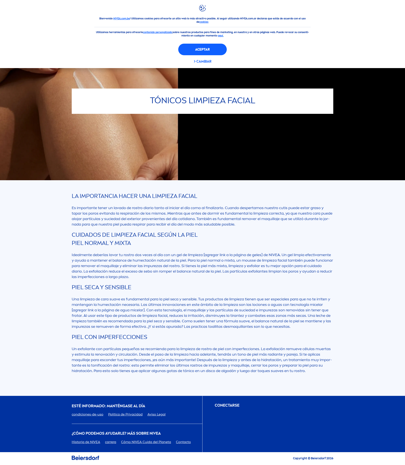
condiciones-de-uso (87, 414)
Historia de (86, 442)
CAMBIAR (203, 61)
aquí (220, 35)
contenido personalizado (157, 32)
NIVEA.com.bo (121, 18)
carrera (110, 442)
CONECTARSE (227, 405)
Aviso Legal (156, 414)
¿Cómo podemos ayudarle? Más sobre (116, 433)
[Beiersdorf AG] (85, 459)
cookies (203, 21)
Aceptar (202, 49)
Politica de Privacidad (125, 414)
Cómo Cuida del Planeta (146, 442)
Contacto (183, 442)
